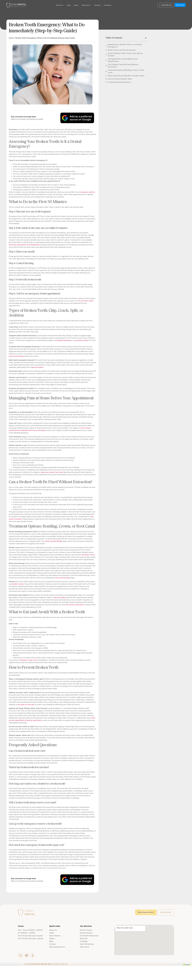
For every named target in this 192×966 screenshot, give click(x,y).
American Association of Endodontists (24, 245)
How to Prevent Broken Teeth (120, 79)
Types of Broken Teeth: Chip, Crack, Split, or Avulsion (125, 54)
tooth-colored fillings (53, 541)
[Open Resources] (90, 5)
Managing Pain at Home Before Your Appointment (123, 60)
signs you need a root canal (52, 472)
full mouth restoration (75, 605)
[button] (146, 38)
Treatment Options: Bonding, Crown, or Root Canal (126, 71)
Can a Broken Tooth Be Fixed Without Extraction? (123, 66)
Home (11, 38)
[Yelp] (32, 955)
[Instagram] (20, 955)
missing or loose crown (29, 660)
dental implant (37, 367)
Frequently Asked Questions (119, 82)
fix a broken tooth (86, 301)
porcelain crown (88, 555)
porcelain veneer (81, 340)
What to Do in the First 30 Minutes (122, 50)
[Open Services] (63, 5)
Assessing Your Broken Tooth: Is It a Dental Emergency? (124, 46)
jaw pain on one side (26, 704)
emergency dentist (87, 192)
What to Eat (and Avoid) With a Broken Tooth (126, 76)
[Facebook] (26, 955)
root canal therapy (16, 356)
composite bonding (63, 340)
